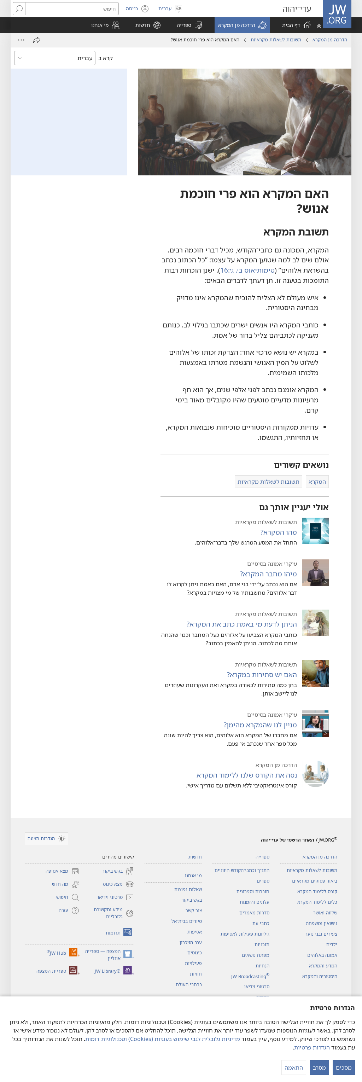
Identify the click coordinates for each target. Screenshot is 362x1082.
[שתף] (36, 40)
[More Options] (21, 40)
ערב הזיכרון (191, 942)
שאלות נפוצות (188, 889)
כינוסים (194, 952)
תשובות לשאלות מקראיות (276, 39)
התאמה (294, 1067)
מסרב (319, 1067)
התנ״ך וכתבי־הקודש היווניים (242, 870)
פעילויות (193, 963)
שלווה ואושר (325, 912)
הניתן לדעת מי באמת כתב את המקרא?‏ (242, 624)
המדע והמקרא (323, 965)
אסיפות (194, 932)
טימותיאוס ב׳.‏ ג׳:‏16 (247, 270)
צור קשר (194, 910)
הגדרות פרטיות (312, 1047)
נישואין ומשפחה (321, 923)
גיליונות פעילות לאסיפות (245, 934)
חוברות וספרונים (253, 891)
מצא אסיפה (63, 872)
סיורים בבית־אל (186, 921)
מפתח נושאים (255, 955)
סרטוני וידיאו (256, 986)
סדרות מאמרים (254, 912)
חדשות (195, 857)
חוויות (196, 974)
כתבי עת (260, 923)
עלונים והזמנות (254, 902)
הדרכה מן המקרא (330, 39)
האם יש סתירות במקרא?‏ (262, 674)
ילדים (331, 944)
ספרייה (262, 857)
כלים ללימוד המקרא (317, 902)
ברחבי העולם (189, 984)
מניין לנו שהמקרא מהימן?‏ (260, 724)
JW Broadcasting (250, 976)
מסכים (344, 1067)
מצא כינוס (118, 885)
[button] (242, 25)
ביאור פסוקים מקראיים (314, 881)
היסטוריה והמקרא (319, 976)
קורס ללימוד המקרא (317, 891)
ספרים (263, 881)
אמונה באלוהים (322, 955)
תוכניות (262, 944)
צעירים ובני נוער (321, 934)
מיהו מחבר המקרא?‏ (268, 573)
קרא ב (105, 58)
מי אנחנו (193, 875)
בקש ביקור (191, 900)
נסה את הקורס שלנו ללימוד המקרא (247, 775)
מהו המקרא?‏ (279, 532)
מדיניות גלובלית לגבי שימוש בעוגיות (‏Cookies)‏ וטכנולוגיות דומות (162, 1039)
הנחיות (262, 965)
